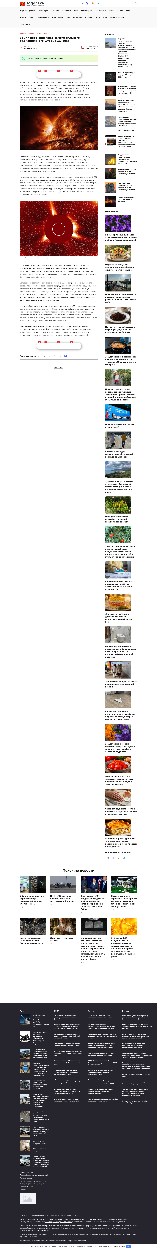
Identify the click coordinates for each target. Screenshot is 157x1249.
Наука (23, 17)
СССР (111, 11)
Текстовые (101, 11)
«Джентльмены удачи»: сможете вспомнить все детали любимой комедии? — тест (67, 1082)
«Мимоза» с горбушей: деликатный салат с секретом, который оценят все (119, 618)
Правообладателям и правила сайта (34, 1175)
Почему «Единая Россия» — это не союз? (119, 425)
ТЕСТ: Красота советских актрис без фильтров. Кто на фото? (103, 1100)
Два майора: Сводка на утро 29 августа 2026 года (126, 75)
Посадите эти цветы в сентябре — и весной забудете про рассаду (116, 519)
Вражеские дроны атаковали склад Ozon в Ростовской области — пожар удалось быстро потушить (126, 106)
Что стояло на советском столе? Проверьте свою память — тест (67, 1044)
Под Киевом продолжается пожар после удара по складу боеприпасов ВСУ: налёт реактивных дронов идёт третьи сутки (127, 123)
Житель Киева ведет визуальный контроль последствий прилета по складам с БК (127, 90)
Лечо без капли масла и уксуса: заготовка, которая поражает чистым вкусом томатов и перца (119, 780)
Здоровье (77, 17)
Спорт (31, 17)
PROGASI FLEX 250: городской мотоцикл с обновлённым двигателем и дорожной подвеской (40, 1038)
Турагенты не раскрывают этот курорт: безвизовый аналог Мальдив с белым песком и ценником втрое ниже (119, 486)
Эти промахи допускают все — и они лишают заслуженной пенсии (121, 684)
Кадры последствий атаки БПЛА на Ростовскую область (127, 172)
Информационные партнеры (32, 1184)
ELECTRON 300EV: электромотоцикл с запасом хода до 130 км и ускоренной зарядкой (41, 1131)
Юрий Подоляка (27, 11)
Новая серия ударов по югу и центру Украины (126, 199)
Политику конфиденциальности (58, 1222)
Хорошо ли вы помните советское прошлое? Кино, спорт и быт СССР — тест (69, 1053)
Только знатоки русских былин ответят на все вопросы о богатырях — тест (100, 1091)
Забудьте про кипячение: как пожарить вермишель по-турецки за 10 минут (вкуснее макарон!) (120, 361)
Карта (56, 11)
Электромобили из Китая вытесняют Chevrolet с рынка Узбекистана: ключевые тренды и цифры (41, 1116)
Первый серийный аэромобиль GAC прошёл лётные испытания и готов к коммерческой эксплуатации (124, 901)
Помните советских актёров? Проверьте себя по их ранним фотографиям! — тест (66, 1072)
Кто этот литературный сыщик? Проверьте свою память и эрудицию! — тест (101, 1072)
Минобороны (87, 11)
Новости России (26, 1187)
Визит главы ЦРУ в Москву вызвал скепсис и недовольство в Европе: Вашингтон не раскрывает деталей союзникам (127, 142)
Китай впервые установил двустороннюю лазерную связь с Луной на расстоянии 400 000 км (41, 1020)
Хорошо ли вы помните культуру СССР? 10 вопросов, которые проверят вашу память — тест (67, 1026)
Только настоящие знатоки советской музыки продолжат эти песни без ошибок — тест (67, 1091)
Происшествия (117, 17)
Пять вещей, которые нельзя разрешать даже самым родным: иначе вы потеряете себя (120, 298)
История (89, 17)
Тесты (120, 11)
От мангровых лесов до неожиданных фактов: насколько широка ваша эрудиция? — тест (101, 1026)
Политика (66, 11)
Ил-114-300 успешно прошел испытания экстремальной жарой (62, 898)
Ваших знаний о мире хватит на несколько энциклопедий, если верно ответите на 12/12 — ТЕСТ (101, 1082)
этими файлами (119, 1246)
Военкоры (43, 11)
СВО (76, 11)
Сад (98, 17)
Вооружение (57, 17)
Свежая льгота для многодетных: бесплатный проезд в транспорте (119, 454)
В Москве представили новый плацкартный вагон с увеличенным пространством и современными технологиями (41, 1069)
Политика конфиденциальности (33, 1181)
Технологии (25, 24)
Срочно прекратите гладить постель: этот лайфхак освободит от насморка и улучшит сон (120, 585)
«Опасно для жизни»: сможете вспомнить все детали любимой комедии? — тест (67, 1036)
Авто (128, 11)
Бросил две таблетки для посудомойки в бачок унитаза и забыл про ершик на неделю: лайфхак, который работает (120, 651)
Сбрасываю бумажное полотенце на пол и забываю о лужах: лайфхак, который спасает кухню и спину (120, 715)
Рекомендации (26, 1178)
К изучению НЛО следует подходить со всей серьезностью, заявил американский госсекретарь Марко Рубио (92, 902)
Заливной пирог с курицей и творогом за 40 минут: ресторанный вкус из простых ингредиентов (121, 843)
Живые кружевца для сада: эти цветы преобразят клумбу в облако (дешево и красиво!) (121, 237)
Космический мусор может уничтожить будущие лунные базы (31, 940)
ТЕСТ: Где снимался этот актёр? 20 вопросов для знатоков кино (102, 1054)
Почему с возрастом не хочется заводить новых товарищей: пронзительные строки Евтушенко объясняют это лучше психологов (121, 394)
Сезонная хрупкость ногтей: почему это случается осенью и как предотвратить (121, 811)
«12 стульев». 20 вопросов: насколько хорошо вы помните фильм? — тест (66, 1017)
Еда (68, 17)
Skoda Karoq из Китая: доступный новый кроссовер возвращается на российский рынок (40, 1053)
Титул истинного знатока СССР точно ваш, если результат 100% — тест (68, 1101)
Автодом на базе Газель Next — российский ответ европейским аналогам (40, 1084)
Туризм (23, 1190)
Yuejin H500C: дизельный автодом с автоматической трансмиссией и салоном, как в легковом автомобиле (41, 1100)
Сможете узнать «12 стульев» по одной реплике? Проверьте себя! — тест (68, 1063)
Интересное (43, 17)
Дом (105, 17)
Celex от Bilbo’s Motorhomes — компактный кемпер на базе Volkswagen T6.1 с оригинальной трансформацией (41, 1161)
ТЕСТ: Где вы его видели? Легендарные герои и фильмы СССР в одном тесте (102, 1063)
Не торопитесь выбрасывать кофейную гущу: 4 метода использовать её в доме (120, 329)
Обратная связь (26, 1172)
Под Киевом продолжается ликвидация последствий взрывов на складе (127, 159)
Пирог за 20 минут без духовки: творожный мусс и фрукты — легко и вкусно (119, 267)
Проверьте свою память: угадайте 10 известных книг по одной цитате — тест (102, 1036)
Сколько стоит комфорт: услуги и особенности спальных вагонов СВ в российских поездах (40, 1146)
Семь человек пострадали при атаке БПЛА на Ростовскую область (127, 186)
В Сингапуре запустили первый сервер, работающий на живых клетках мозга (32, 900)
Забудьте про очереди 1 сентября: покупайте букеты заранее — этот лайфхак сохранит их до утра (120, 748)
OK (128, 1246)
